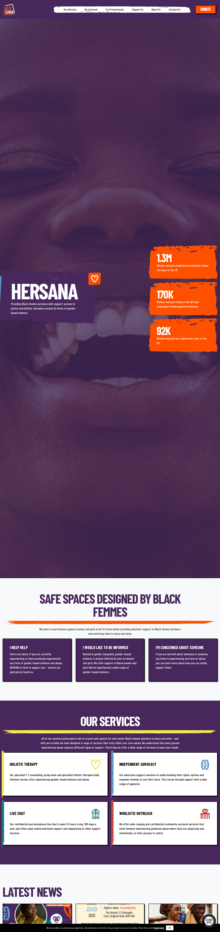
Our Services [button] (70, 9)
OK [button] (170, 927)
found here (158, 927)
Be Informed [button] (91, 9)
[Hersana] (9, 9)
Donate (206, 9)
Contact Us (174, 9)
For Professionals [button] (115, 9)
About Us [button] (156, 9)
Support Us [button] (137, 9)
